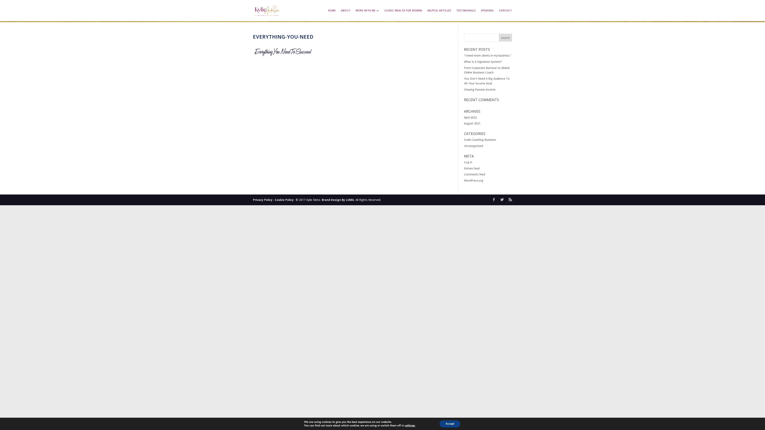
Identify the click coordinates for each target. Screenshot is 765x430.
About (345, 10)
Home (332, 10)
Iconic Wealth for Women (403, 10)
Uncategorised (473, 146)
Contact (505, 10)
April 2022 (470, 117)
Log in (468, 162)
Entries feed (472, 168)
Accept (449, 424)
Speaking (487, 10)
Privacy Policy (263, 200)
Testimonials (466, 10)
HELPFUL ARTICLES (439, 10)
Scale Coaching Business (480, 140)
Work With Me (365, 10)
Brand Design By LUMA (338, 200)
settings (410, 425)
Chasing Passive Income (479, 89)
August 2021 (472, 123)
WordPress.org (473, 180)
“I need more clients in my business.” (488, 55)
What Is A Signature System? (483, 62)
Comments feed (474, 174)
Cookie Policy (284, 200)
